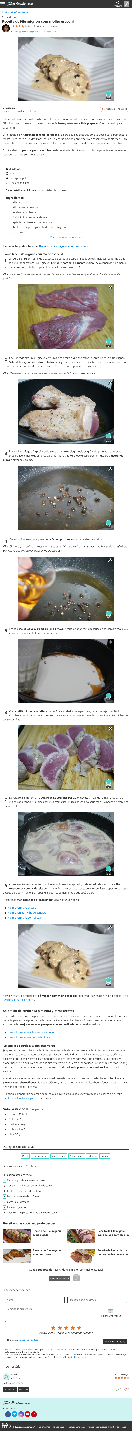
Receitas (5, 12)
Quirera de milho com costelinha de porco (29, 1186)
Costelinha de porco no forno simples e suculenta (33, 1213)
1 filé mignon (19, 202)
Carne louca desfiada (18, 1202)
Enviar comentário (115, 1341)
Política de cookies (118, 1427)
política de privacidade (28, 1340)
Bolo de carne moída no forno (23, 1196)
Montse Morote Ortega (24, 32)
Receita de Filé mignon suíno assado (47, 1233)
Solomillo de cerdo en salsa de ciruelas (30, 1037)
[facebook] (8, 1414)
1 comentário (52, 26)
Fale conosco (58, 1427)
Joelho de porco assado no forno (24, 1191)
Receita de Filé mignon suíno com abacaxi (64, 246)
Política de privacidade (97, 1427)
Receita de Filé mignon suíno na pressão (47, 1253)
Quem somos (44, 1427)
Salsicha (92, 1156)
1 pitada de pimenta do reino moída (32, 222)
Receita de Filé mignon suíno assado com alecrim (113, 1233)
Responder (23, 1389)
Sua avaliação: (46, 1333)
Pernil (25, 1156)
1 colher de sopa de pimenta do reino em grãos (39, 227)
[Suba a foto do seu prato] (76, 1278)
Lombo (104, 1156)
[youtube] (27, 1414)
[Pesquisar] (127, 4)
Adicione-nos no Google (116, 109)
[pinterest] (34, 1414)
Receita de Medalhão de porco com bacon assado (113, 1253)
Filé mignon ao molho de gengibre (27, 912)
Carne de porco (24, 12)
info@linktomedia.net (76, 1357)
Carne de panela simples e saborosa (26, 1180)
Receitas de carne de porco (18, 1000)
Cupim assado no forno (19, 1175)
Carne (13, 12)
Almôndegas (76, 1156)
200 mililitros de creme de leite (30, 217)
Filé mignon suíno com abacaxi (25, 917)
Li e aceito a (23, 1340)
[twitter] (14, 1414)
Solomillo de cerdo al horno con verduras (31, 1032)
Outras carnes (40, 1156)
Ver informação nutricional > (66, 237)
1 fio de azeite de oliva (25, 207)
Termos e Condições (76, 1427)
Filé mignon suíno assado (22, 907)
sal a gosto (18, 232)
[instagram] (21, 1414)
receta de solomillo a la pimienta (21, 1098)
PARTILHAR (117, 6)
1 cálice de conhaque (24, 212)
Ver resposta (9, 1389)
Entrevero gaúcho (16, 1207)
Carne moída (58, 1156)
